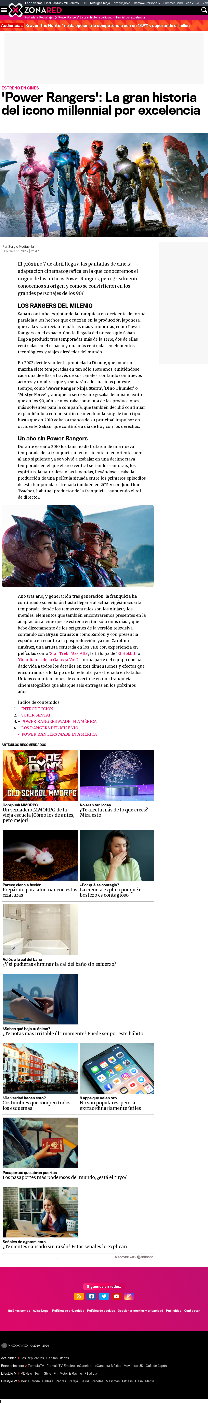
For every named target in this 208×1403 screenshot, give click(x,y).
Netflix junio (122, 3)
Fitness (127, 1381)
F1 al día (90, 1373)
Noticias (86, 10)
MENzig (26, 1373)
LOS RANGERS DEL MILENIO (49, 727)
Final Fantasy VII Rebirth (61, 3)
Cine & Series (130, 12)
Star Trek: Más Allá (68, 653)
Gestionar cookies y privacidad (140, 1311)
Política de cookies (101, 1311)
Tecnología (109, 10)
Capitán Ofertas (57, 1358)
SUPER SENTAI (35, 715)
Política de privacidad (68, 1311)
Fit (55, 1373)
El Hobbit (126, 653)
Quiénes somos (19, 1311)
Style (47, 1373)
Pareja (73, 1381)
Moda (36, 1381)
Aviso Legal (41, 1311)
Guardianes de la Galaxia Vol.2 (49, 659)
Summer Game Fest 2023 (181, 3)
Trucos (192, 10)
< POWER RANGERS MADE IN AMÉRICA (57, 734)
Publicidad (173, 1311)
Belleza (47, 1381)
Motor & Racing (71, 1373)
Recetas (97, 1381)
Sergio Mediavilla (21, 247)
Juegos (154, 10)
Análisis (173, 10)
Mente (149, 1381)
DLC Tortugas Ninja (96, 3)
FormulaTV (36, 1365)
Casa (139, 1381)
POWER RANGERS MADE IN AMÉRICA (59, 721)
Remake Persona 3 (147, 3)
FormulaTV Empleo (61, 1365)
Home (69, 10)
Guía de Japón (156, 1365)
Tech (38, 1373)
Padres (61, 1381)
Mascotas (113, 1381)
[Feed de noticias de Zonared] (79, 1296)
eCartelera (84, 1365)
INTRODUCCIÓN (37, 708)
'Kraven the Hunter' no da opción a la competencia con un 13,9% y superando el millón (95, 25)
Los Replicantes (32, 1358)
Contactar (192, 1311)
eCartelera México (108, 1365)
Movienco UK (133, 1365)
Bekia (25, 1381)
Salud (84, 1381)
